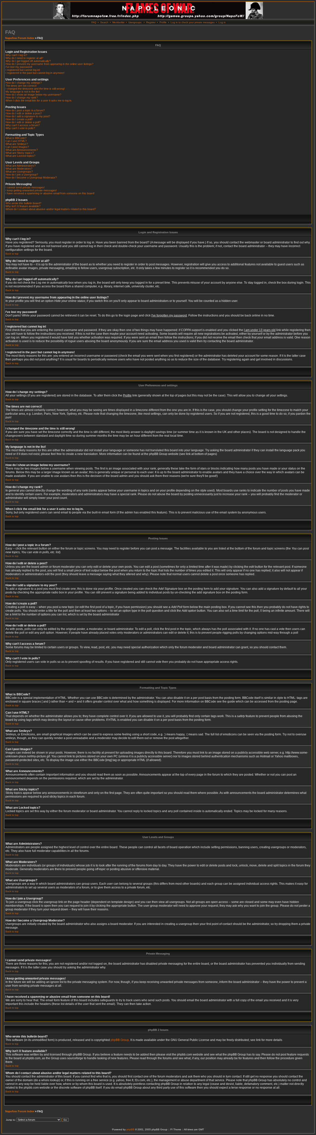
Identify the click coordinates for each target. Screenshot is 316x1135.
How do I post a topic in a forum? (25, 110)
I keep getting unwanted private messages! (31, 190)
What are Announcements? (21, 149)
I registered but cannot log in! (22, 69)
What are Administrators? (20, 165)
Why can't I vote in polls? (20, 128)
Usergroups (134, 22)
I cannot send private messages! (25, 187)
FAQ (93, 22)
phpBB (130, 1129)
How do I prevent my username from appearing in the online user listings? (49, 63)
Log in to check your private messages (193, 22)
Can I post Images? (17, 146)
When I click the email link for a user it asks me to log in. (38, 100)
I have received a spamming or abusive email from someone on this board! (50, 193)
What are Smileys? (16, 143)
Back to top (12, 253)
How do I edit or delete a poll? (22, 122)
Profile (163, 22)
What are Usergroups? (19, 171)
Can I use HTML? (16, 140)
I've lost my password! (18, 66)
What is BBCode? (15, 138)
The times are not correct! (21, 85)
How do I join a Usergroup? (21, 174)
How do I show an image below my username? (33, 94)
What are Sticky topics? (19, 152)
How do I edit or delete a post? (23, 113)
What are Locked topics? (20, 155)
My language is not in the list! (22, 91)
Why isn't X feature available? (22, 206)
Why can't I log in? (16, 55)
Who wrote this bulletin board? (23, 203)
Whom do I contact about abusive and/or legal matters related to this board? (50, 209)
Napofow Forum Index (19, 38)
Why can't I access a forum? (22, 125)
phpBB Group (120, 1040)
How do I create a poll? (19, 119)
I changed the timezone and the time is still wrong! (35, 88)
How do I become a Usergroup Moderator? (31, 177)
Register (151, 22)
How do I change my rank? (21, 97)
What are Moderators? (18, 168)
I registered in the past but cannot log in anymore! (34, 72)
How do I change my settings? (23, 82)
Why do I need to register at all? (24, 58)
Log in (222, 22)
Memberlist (118, 22)
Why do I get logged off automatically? (28, 60)
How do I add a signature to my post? (27, 116)
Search (104, 22)
